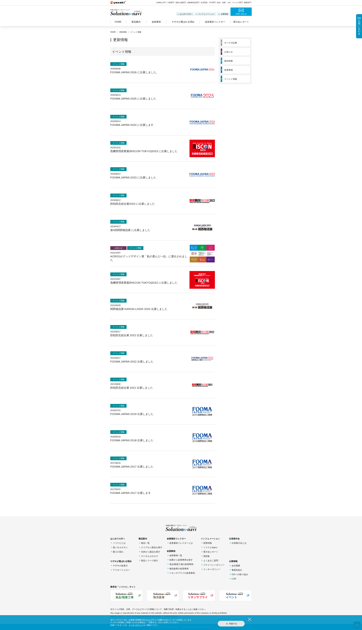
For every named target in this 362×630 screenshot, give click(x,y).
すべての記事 (230, 43)
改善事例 (228, 70)
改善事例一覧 (175, 555)
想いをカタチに (120, 547)
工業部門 (170, 3)
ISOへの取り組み (240, 574)
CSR (234, 579)
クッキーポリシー (211, 569)
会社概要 (236, 565)
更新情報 (207, 543)
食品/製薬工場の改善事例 (181, 564)
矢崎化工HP (161, 3)
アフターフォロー (121, 570)
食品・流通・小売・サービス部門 (230, 3)
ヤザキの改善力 (120, 565)
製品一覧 (145, 543)
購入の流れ (118, 552)
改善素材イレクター (215, 22)
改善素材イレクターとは (181, 543)
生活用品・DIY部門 (208, 3)
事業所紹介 (237, 570)
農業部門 (247, 3)
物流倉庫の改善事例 (178, 568)
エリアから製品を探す (151, 547)
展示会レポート (241, 22)
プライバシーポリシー (214, 565)
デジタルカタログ (149, 556)
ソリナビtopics (210, 547)
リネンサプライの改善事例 (182, 573)
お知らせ (228, 52)
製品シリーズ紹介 (149, 560)
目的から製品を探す (150, 552)
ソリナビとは (119, 543)
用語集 (206, 556)
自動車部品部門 (193, 3)
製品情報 (228, 61)
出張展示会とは (239, 543)
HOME (118, 22)
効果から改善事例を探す (181, 560)
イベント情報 (230, 79)
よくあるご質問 (210, 560)
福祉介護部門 (181, 3)
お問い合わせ (241, 14)
